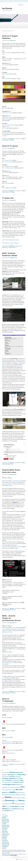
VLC (24, 803)
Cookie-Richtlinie (13, 855)
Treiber (10, 803)
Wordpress (7, 810)
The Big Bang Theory (9, 125)
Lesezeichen (8, 789)
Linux (12, 789)
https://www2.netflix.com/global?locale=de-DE (11, 546)
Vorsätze (20, 806)
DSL (18, 778)
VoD (12, 464)
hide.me (15, 648)
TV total (7, 74)
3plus (13, 753)
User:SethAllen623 (20, 482)
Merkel (14, 789)
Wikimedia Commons (8, 485)
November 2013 (5, 843)
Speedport (19, 797)
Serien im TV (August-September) (10, 37)
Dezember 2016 (5, 820)
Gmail (3, 784)
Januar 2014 (4, 840)
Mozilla (4, 792)
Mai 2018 (4, 817)
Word (3, 810)
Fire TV (3, 782)
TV (9, 140)
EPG (12, 23)
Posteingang (13, 794)
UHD (15, 803)
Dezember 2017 (5, 819)
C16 (3, 776)
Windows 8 (10, 808)
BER (17, 774)
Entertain (4, 247)
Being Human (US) (9, 187)
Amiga (9, 774)
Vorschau (12, 140)
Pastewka (7, 737)
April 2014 (4, 837)
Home (3, 23)
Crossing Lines (8, 730)
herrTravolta (7, 8)
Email (21, 778)
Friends (6, 64)
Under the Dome (8, 759)
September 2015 (5, 826)
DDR (16, 778)
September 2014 (5, 834)
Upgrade (18, 803)
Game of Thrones (9, 112)
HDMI (17, 784)
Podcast (6, 794)
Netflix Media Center (17, 480)
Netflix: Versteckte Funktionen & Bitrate (9, 254)
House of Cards (8, 132)
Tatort (6, 108)
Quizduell (7, 69)
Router (3, 797)
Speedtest (23, 797)
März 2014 (4, 839)
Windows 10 (15, 809)
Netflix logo (4, 480)
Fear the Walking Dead (15, 780)
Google (8, 784)
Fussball (12, 782)
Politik (9, 794)
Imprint (21, 23)
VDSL (21, 803)
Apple (12, 774)
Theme (3, 803)
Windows (5, 809)
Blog (24, 775)
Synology (16, 800)
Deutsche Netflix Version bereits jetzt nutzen (11, 471)
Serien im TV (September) (7, 700)
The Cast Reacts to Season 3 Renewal (10, 243)
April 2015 (4, 829)
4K (2, 772)
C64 (4, 776)
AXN (3, 206)
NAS (9, 792)
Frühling (9, 782)
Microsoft (19, 789)
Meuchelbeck (8, 78)
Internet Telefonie (12, 787)
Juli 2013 (4, 848)
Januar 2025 (4, 816)
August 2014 (5, 836)
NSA (20, 792)
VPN (14, 609)
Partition (23, 792)
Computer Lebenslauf (8, 778)
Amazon (12, 772)
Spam (15, 797)
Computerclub (18, 776)
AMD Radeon (4, 774)
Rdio (22, 794)
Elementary (7, 183)
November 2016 (5, 822)
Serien (7, 140)
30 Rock (7, 58)
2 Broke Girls (8, 724)
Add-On (4, 772)
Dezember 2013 (5, 842)
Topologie (7, 803)
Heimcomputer (5, 787)
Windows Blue (21, 808)
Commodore (12, 776)
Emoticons (4, 780)
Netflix (8, 23)
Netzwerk (17, 792)
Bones (6, 717)
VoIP (10, 806)
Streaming (7, 464)
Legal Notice (4, 26)
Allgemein (12, 138)
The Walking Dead (7, 678)
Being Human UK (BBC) (10, 742)
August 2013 (5, 846)
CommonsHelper (8, 484)
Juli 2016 (4, 823)
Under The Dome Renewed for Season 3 (10, 240)
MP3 (7, 792)
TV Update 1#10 (8, 198)
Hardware (13, 784)
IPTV (7, 247)
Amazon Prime (19, 772)
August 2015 (5, 828)
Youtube (11, 810)
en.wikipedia (6, 482)
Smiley (13, 797)
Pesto (3, 794)
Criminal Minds (8, 52)
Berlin (20, 775)
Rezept (24, 794)
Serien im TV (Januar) (10, 146)
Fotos (6, 782)
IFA (8, 787)
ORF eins (18, 761)
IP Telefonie (18, 787)
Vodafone (7, 806)
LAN (4, 789)
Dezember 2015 (5, 825)
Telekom (13, 247)
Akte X (8, 772)
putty (19, 794)
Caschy (7, 776)
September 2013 (5, 845)
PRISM (17, 794)
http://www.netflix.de (11, 543)
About (16, 23)
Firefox (22, 780)
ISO (2, 789)
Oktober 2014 (5, 833)
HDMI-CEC (20, 784)
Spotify (3, 800)
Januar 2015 (4, 831)
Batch (15, 774)
